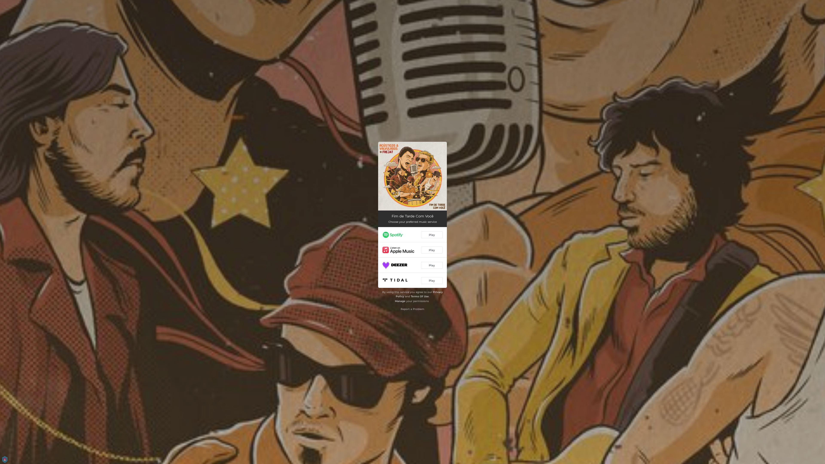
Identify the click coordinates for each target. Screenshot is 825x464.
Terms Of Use (420, 296)
